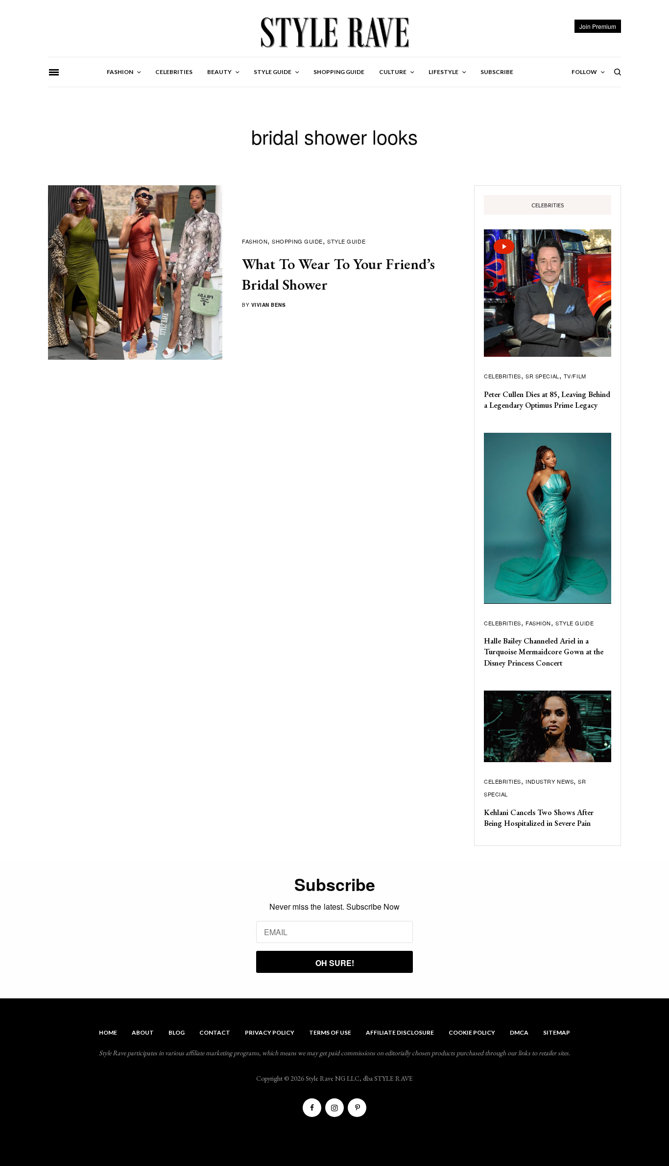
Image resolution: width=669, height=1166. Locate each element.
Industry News (549, 781)
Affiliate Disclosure (400, 1032)
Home (108, 1032)
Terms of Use (330, 1032)
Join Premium (597, 26)
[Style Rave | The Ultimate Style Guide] (334, 32)
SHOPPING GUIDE (297, 241)
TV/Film (575, 376)
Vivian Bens (268, 304)
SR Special (542, 376)
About (143, 1032)
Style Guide (346, 241)
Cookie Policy (472, 1032)
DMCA (519, 1032)
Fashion (254, 241)
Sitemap (556, 1032)
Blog (176, 1032)
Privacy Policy (269, 1032)
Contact (214, 1032)
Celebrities (502, 376)
